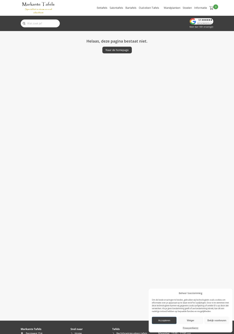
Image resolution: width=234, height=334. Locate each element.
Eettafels (102, 8)
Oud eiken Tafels (149, 8)
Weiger (190, 320)
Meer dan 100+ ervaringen (201, 26)
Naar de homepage (117, 50)
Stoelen (187, 8)
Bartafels (130, 8)
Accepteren (164, 320)
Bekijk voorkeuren (216, 320)
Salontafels (116, 8)
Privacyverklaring (190, 328)
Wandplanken (172, 8)
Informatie (200, 8)
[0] (211, 8)
